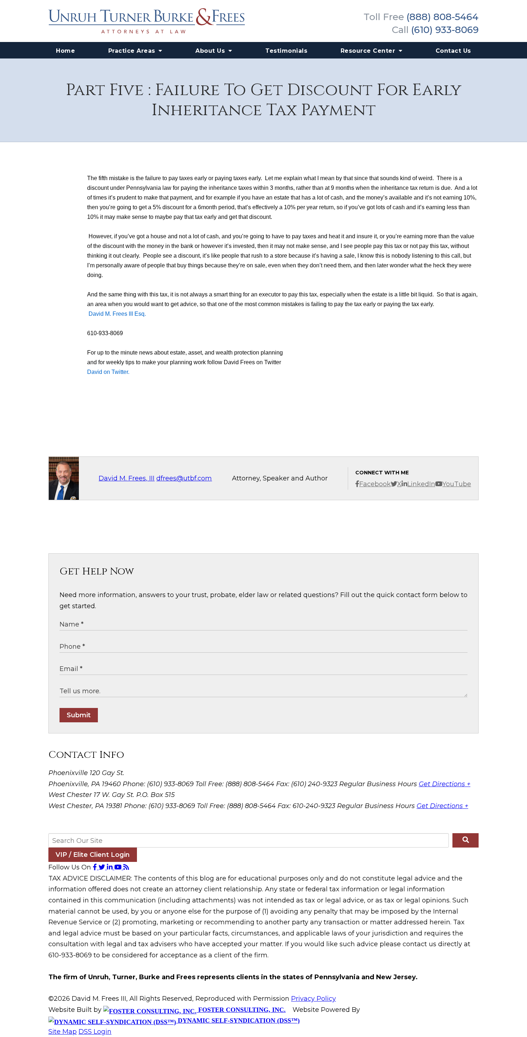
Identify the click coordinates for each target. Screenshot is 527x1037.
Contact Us (453, 50)
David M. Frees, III (127, 478)
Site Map (62, 1032)
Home (65, 50)
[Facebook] (96, 867)
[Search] (465, 840)
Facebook (375, 484)
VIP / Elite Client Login (93, 855)
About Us (211, 50)
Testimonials (286, 50)
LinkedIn (421, 484)
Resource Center (369, 50)
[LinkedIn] (110, 867)
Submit (79, 715)
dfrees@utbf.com (184, 478)
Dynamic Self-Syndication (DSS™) (238, 1020)
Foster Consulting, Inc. (241, 1009)
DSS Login (95, 1032)
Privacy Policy (313, 999)
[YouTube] (118, 867)
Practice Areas (132, 50)
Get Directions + (444, 784)
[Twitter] (103, 867)
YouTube (456, 484)
